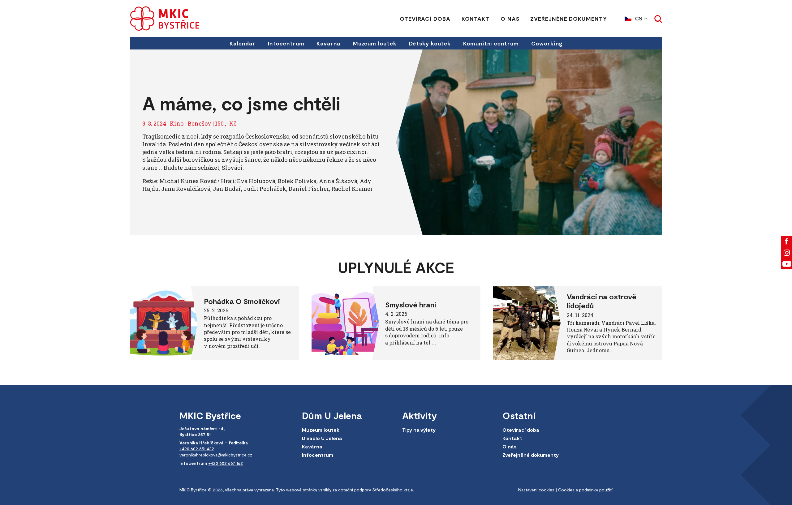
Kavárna (328, 43)
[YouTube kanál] (786, 263)
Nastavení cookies (536, 489)
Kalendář (242, 43)
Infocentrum (286, 43)
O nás (510, 18)
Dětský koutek (430, 43)
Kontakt (475, 18)
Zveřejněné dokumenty (568, 18)
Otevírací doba (425, 18)
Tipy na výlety (419, 430)
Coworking (546, 43)
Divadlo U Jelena (322, 438)
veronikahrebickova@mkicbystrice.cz (215, 454)
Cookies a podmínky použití (585, 489)
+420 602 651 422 (196, 448)
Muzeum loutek (375, 43)
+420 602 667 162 (225, 463)
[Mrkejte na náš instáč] (786, 252)
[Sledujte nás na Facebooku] (786, 241)
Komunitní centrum (491, 43)
